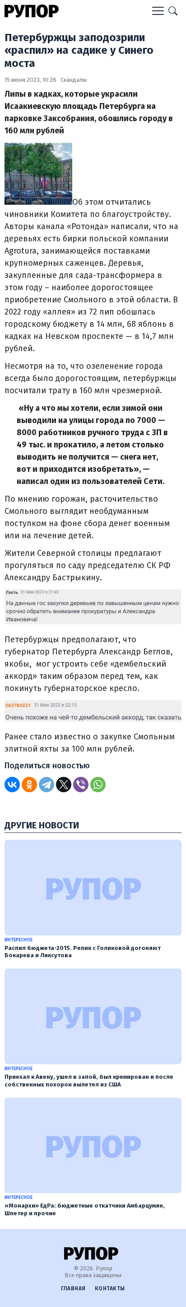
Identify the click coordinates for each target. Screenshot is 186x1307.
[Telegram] (46, 784)
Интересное (19, 940)
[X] (63, 784)
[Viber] (80, 784)
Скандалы (73, 79)
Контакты (110, 1288)
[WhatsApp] (98, 784)
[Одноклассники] (29, 784)
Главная (73, 1288)
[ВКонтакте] (12, 784)
